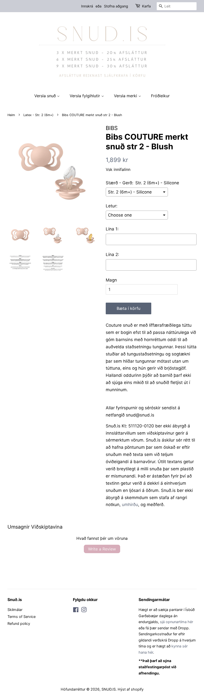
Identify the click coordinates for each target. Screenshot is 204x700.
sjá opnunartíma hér (176, 622)
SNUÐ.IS (109, 689)
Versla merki (126, 95)
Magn (111, 280)
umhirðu (130, 504)
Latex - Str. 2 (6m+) (38, 115)
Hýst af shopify (131, 689)
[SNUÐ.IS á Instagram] (84, 610)
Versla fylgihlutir (85, 95)
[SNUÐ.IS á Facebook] (76, 610)
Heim (11, 115)
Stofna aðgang (116, 6)
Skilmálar (14, 609)
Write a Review (102, 548)
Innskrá (87, 6)
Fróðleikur (160, 95)
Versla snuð (45, 95)
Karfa (146, 6)
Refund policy (18, 623)
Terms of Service (21, 616)
